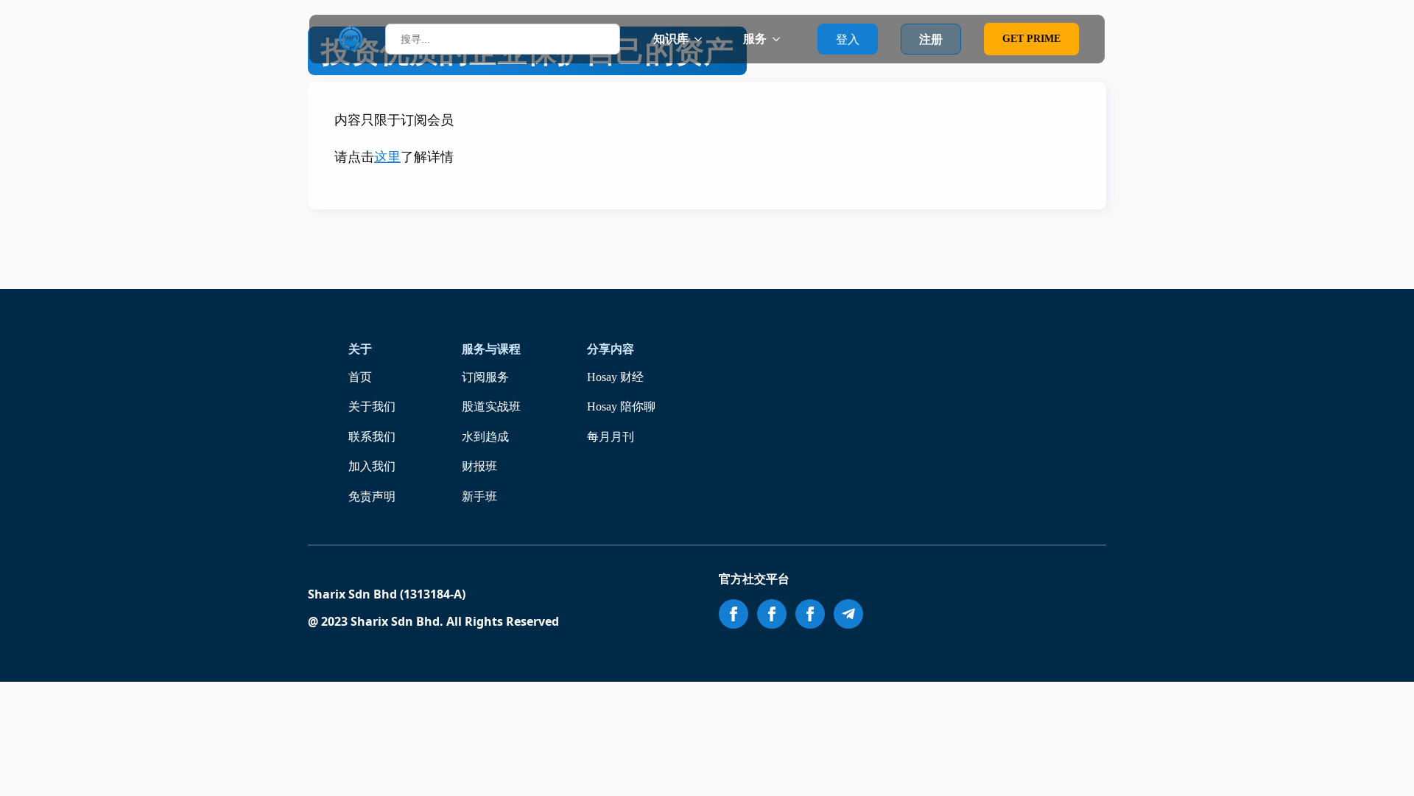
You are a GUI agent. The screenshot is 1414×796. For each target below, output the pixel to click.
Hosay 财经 (615, 377)
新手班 (479, 496)
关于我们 (371, 406)
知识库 (671, 38)
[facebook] (733, 614)
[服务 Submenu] (781, 39)
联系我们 (371, 436)
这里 (387, 157)
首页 (360, 377)
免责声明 (371, 496)
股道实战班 (491, 406)
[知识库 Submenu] (703, 39)
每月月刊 (610, 436)
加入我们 (371, 466)
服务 (755, 38)
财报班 (479, 466)
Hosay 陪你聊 (621, 406)
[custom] (848, 614)
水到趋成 (485, 436)
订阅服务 (485, 377)
